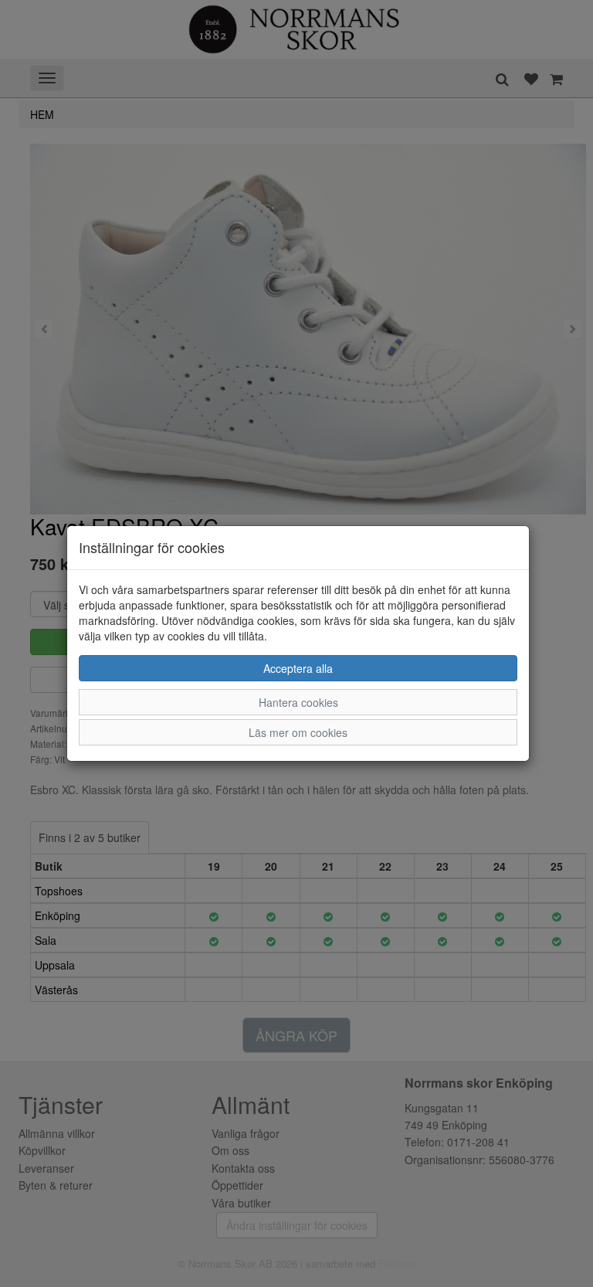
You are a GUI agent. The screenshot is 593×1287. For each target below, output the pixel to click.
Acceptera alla (298, 668)
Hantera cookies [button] (298, 702)
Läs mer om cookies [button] (298, 732)
